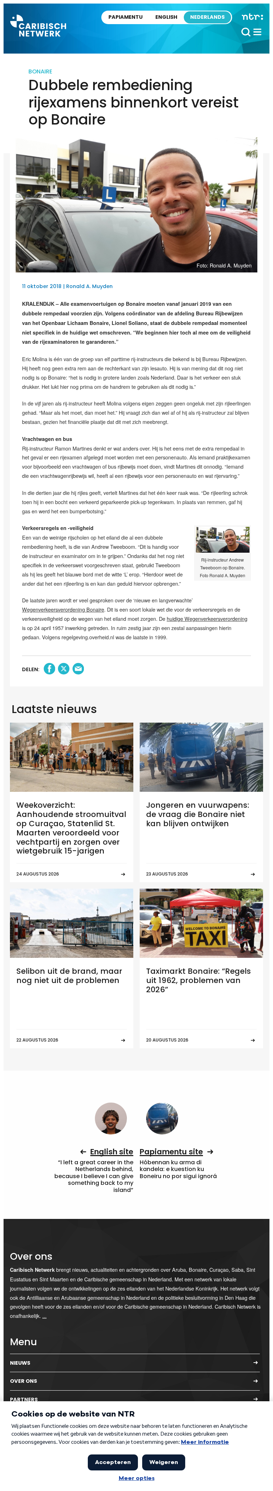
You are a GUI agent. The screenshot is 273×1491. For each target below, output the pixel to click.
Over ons (23, 1381)
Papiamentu (125, 17)
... (44, 1315)
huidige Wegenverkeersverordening (207, 618)
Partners (24, 1399)
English (166, 17)
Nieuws (20, 1362)
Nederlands (207, 17)
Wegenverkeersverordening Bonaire (63, 609)
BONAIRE (40, 71)
